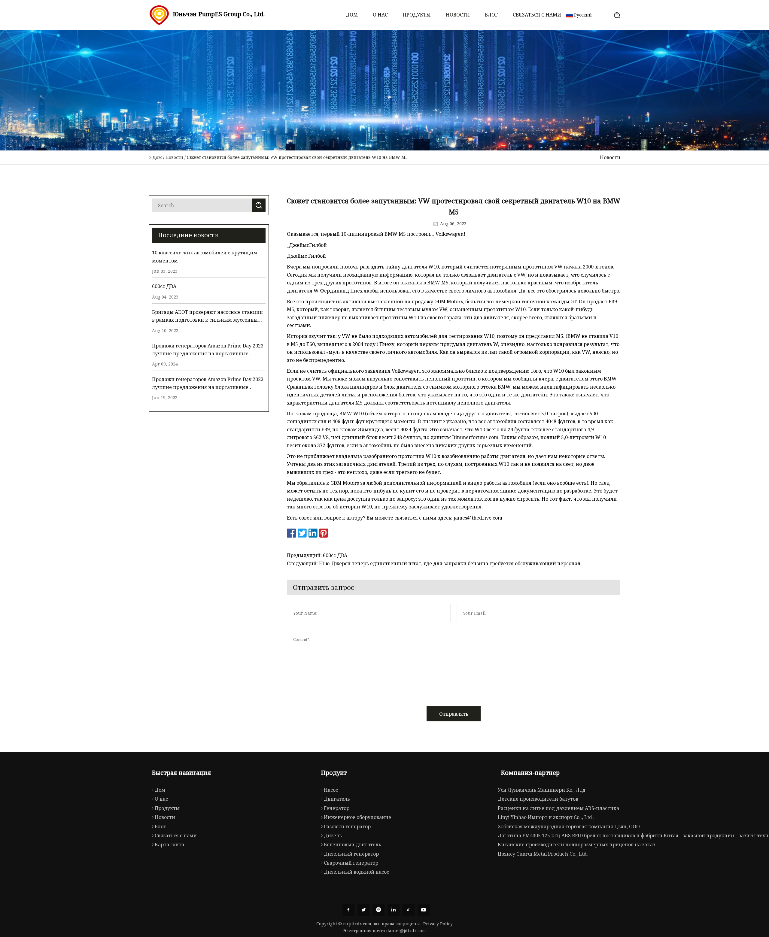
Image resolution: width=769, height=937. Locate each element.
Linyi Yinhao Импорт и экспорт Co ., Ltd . (546, 817)
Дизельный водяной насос (356, 872)
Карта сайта (169, 844)
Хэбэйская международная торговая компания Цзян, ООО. (569, 826)
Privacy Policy (438, 923)
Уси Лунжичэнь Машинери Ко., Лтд (541, 790)
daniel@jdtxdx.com (406, 930)
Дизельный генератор (351, 854)
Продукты (417, 14)
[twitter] (363, 910)
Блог (491, 14)
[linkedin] (394, 910)
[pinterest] (378, 910)
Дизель (333, 835)
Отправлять (453, 714)
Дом (352, 14)
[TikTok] (409, 910)
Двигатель (337, 799)
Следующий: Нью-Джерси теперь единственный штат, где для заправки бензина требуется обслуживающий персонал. (434, 563)
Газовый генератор (347, 826)
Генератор (336, 808)
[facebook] (348, 910)
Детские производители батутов (538, 799)
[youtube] (424, 910)
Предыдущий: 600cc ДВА (317, 555)
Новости (458, 14)
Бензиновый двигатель (352, 844)
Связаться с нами (537, 14)
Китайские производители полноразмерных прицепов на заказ (576, 844)
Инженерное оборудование (357, 817)
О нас (380, 14)
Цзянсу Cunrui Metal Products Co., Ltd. (543, 854)
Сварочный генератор (351, 863)
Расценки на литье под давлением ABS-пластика (558, 808)
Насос (331, 790)
